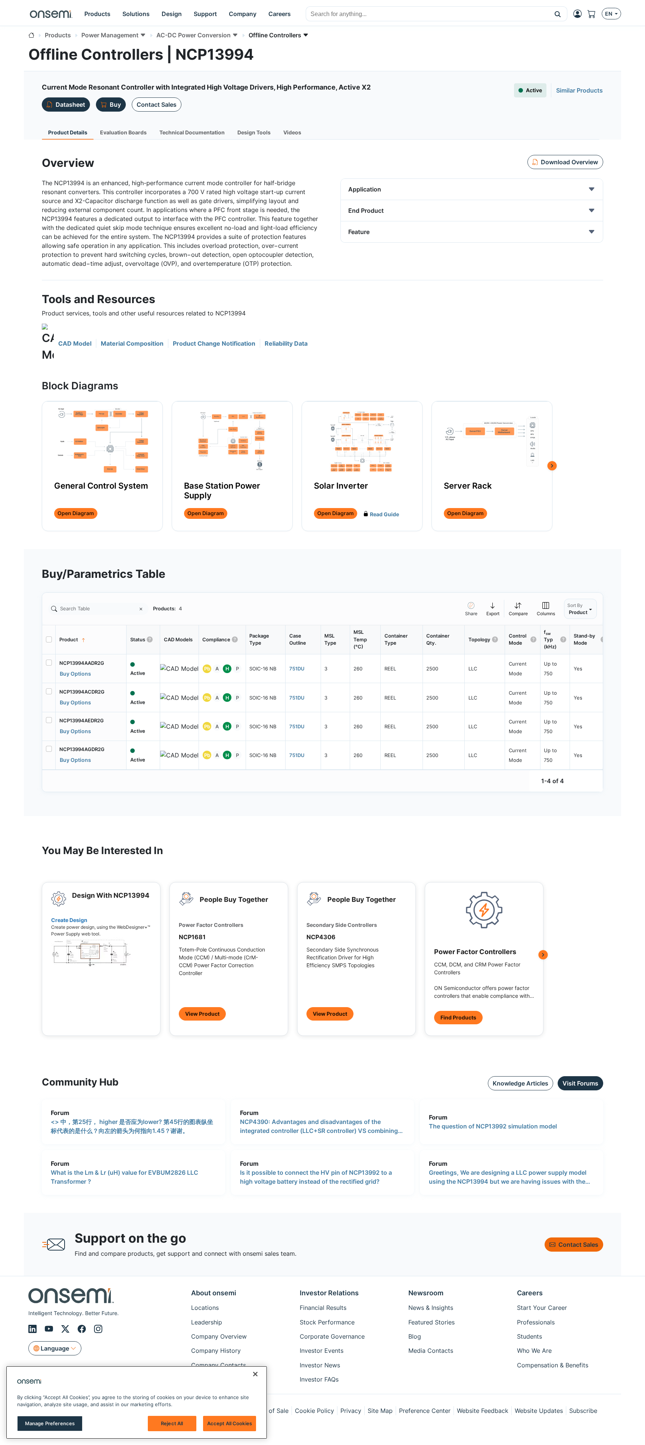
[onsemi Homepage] (51, 13)
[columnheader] (91, 639)
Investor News (320, 1365)
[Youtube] (50, 1329)
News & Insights (430, 1307)
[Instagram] (98, 1329)
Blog (414, 1336)
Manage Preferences (50, 1423)
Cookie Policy (314, 1410)
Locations (205, 1307)
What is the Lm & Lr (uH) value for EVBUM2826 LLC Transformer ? (124, 1177)
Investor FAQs (319, 1379)
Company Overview (219, 1336)
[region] (136, 1402)
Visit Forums (580, 1083)
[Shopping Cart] (595, 13)
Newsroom (425, 1293)
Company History (216, 1350)
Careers (530, 1293)
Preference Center (425, 1410)
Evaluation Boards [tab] (123, 132)
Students (529, 1336)
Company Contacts (218, 1365)
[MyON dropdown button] (580, 13)
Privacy (350, 1410)
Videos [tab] (292, 132)
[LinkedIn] (33, 1329)
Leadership (206, 1322)
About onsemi (213, 1293)
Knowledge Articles (520, 1083)
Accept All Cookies (229, 1423)
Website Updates (539, 1410)
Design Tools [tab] (254, 132)
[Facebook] (83, 1329)
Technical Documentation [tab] (192, 132)
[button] (557, 13)
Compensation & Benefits (552, 1365)
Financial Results (323, 1307)
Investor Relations (329, 1293)
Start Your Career (542, 1307)
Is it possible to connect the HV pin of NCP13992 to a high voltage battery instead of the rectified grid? (316, 1177)
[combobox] (427, 14)
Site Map (380, 1410)
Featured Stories (431, 1322)
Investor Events (321, 1350)
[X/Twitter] (66, 1329)
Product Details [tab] (67, 132)
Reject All (172, 1423)
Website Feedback (482, 1410)
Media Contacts (430, 1350)
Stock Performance (327, 1322)
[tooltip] (493, 608)
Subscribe (583, 1410)
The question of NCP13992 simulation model (493, 1126)
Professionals (536, 1322)
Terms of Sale (269, 1410)
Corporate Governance (332, 1336)
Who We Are (534, 1350)
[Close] (255, 1374)
